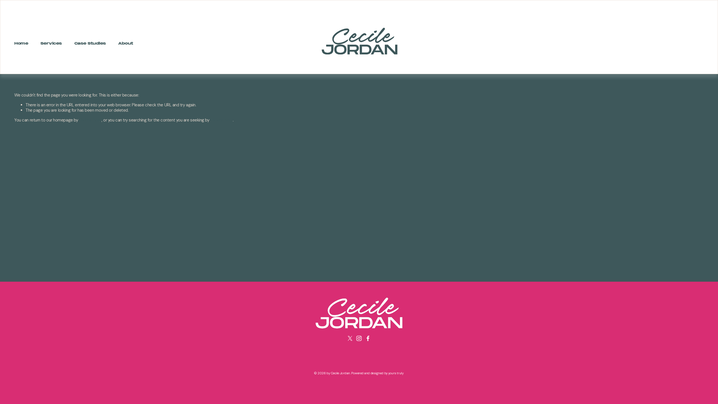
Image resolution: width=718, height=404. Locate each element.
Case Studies (90, 44)
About (125, 44)
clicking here (90, 120)
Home (21, 44)
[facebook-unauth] (368, 338)
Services (51, 44)
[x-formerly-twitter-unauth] (350, 338)
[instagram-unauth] (359, 338)
